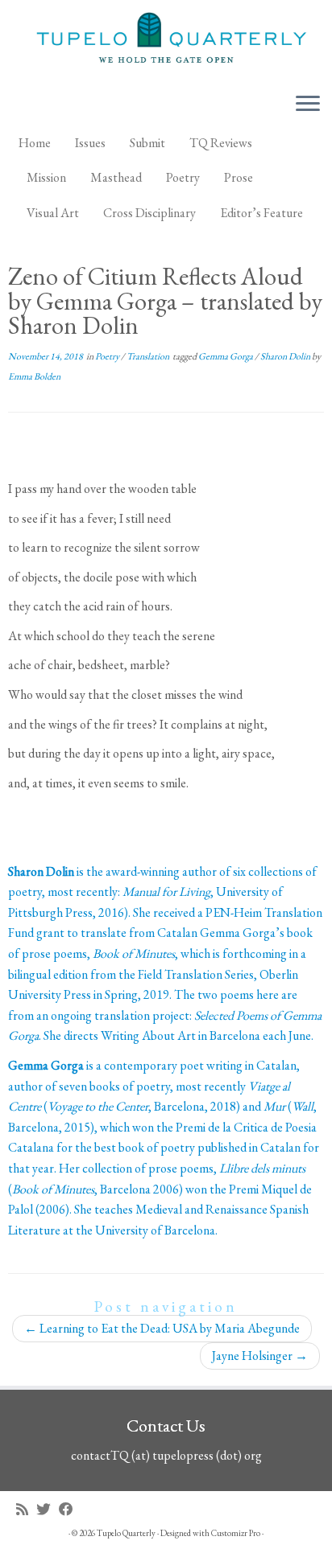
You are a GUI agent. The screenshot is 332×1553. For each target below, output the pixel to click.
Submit (147, 142)
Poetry (183, 177)
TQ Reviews (220, 142)
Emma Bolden (34, 376)
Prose (238, 177)
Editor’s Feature (261, 212)
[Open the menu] (308, 105)
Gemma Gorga (226, 356)
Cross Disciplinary (149, 212)
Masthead (116, 177)
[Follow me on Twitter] (47, 1509)
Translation (149, 356)
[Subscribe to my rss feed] (26, 1509)
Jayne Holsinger (260, 1355)
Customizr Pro (235, 1533)
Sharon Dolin (286, 356)
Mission (46, 177)
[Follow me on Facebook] (70, 1509)
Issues (90, 142)
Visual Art (53, 212)
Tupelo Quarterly (126, 1533)
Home (35, 142)
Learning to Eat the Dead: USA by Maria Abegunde (162, 1328)
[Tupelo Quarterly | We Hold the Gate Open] (166, 40)
